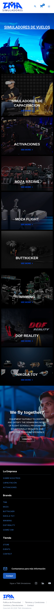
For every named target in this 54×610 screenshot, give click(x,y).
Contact (7, 554)
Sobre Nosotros (11, 478)
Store (6, 545)
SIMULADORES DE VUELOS (27, 27)
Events (6, 549)
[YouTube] (49, 583)
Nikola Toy (9, 516)
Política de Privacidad (12, 602)
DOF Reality (9, 525)
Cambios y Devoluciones (13, 605)
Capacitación (10, 483)
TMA (5, 502)
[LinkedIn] (42, 583)
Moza (5, 507)
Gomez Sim (8, 530)
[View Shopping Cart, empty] (41, 6)
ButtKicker (9, 511)
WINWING (7, 520)
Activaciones (10, 487)
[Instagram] (36, 583)
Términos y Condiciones (34, 602)
